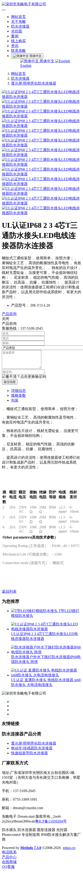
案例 (14, 36)
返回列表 (9, 591)
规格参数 (18, 395)
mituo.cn (69, 848)
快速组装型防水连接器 (29, 753)
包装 (14, 400)
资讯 (14, 46)
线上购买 (18, 41)
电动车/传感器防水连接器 (32, 748)
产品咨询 (9, 314)
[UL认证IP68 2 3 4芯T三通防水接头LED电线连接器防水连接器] (46, 629)
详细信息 (18, 391)
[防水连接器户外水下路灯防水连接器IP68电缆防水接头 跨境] (46, 652)
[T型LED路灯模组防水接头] (35, 611)
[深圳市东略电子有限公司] (41, 4)
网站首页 (18, 17)
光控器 (16, 31)
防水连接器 (20, 26)
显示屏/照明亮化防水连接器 (33, 83)
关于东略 (18, 22)
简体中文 (47, 61)
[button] (24, 376)
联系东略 (18, 51)
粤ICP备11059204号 (51, 821)
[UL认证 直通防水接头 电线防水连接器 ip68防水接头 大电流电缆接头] (46, 675)
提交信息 (10, 382)
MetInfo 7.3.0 (30, 848)
